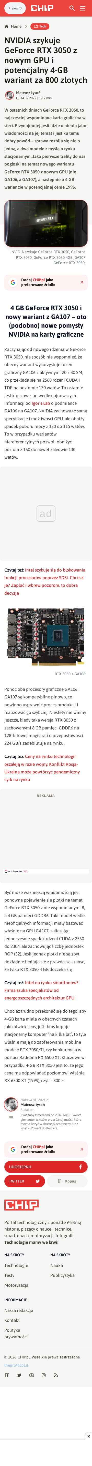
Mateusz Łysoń (28, 93)
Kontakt (12, 1320)
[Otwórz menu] (83, 8)
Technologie (16, 1265)
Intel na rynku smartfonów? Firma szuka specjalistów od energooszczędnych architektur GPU (41, 990)
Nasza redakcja (18, 1310)
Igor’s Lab (41, 403)
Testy (9, 1275)
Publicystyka (62, 1275)
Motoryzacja (16, 1285)
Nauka (56, 1265)
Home (16, 26)
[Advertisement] (46, 833)
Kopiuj (70, 1181)
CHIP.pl (24, 1357)
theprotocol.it (16, 1365)
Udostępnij (20, 1167)
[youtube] (11, 1117)
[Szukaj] (72, 8)
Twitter (16, 1181)
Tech (42, 26)
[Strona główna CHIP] (42, 8)
